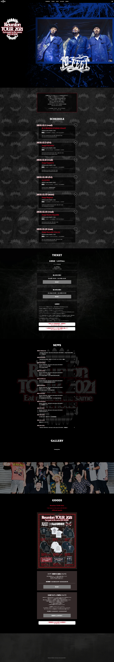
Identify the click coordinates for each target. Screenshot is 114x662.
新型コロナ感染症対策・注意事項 (57, 324)
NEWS (57, 1)
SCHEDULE (48, 1)
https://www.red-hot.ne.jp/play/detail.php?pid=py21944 (49, 136)
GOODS (67, 1)
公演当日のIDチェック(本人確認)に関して (57, 328)
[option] (57, 45)
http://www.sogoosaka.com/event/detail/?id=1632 (48, 223)
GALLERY (62, 1)
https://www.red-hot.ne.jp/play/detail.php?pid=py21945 (49, 240)
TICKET (53, 1)
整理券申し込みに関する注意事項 (57, 622)
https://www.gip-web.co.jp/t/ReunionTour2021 (48, 188)
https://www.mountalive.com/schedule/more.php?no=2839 (49, 171)
